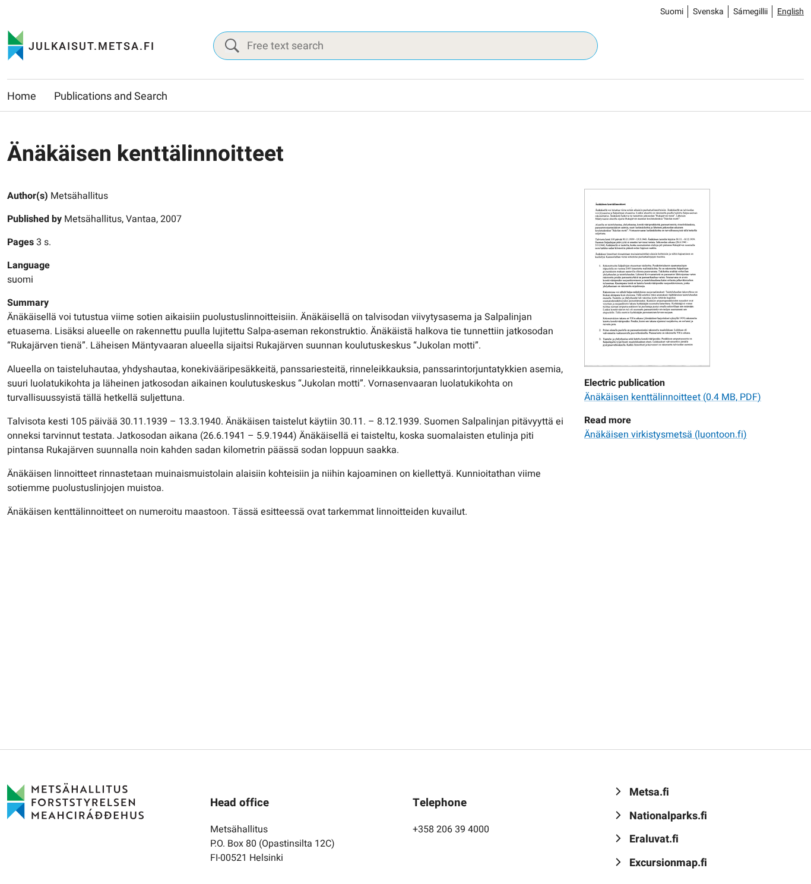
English (790, 11)
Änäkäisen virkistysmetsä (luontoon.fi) (665, 434)
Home (21, 96)
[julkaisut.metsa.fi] (75, 801)
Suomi (671, 11)
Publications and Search (110, 96)
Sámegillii (750, 11)
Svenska (708, 11)
